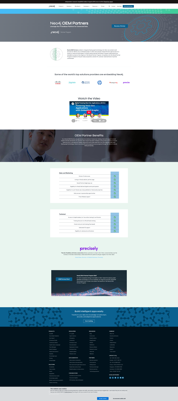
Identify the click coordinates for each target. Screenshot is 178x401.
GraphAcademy (72, 351)
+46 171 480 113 (117, 360)
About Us (112, 333)
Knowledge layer (53, 356)
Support (111, 349)
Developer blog (72, 349)
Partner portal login (94, 366)
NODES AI (92, 344)
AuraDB (51, 333)
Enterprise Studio (53, 340)
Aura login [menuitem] (119, 6)
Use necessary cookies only (119, 398)
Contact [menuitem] (113, 6)
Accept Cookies (103, 398)
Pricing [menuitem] (102, 6)
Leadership (112, 344)
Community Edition (53, 342)
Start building (89, 321)
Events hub (92, 335)
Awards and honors (114, 335)
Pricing (51, 358)
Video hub (92, 351)
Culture (111, 340)
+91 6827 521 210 (116, 371)
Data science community (75, 360)
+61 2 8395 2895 (118, 369)
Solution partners (93, 369)
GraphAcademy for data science (76, 369)
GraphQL (51, 353)
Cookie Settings (68, 392)
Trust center (112, 351)
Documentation (72, 344)
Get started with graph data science (77, 364)
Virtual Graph (52, 360)
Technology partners (94, 371)
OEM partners (93, 364)
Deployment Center (73, 347)
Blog (91, 333)
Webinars (92, 353)
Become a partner (94, 360)
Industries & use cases (54, 375)
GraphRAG (51, 373)
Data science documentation (75, 362)
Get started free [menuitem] (128, 6)
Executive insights (73, 377)
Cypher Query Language (54, 344)
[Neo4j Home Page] (52, 6)
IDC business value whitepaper (76, 380)
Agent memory (72, 335)
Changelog (71, 338)
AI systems (51, 366)
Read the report (108, 1)
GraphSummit (93, 340)
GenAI (50, 371)
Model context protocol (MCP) (56, 380)
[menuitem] (61, 6)
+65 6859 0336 (118, 366)
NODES (91, 342)
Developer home (73, 342)
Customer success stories (75, 375)
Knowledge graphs (53, 378)
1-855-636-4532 (115, 358)
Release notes (72, 353)
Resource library (93, 347)
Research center (93, 349)
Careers (111, 338)
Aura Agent (52, 338)
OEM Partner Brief (64, 279)
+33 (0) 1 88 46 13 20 (118, 364)
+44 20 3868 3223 (116, 362)
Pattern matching (53, 382)
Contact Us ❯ (113, 355)
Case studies (52, 369)
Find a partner (93, 362)
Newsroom (112, 347)
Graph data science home (75, 366)
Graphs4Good (113, 342)
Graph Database (53, 349)
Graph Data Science (53, 351)
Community (71, 340)
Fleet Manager (52, 347)
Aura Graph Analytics (54, 335)
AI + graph (71, 333)
